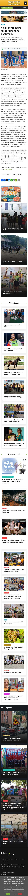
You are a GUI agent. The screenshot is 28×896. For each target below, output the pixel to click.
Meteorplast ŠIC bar (6, 174)
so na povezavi (8, 169)
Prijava (24, 7)
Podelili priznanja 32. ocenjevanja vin (13, 672)
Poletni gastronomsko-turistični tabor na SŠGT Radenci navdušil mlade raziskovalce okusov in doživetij (13, 596)
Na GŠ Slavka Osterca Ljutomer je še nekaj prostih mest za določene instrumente (12, 481)
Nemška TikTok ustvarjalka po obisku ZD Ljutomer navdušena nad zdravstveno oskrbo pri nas (13, 697)
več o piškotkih (7, 889)
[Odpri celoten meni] (25, 3)
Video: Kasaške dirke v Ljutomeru (12, 262)
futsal (19, 174)
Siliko (14, 174)
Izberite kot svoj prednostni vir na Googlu (13, 48)
